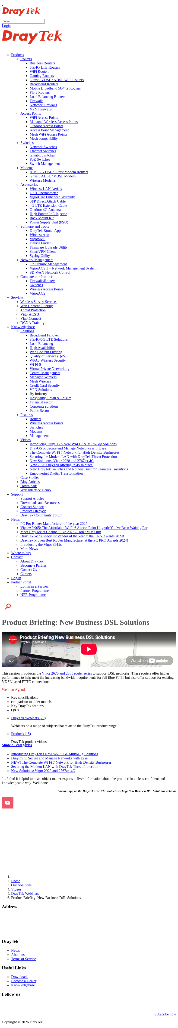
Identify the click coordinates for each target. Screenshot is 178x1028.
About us (18, 955)
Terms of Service (23, 959)
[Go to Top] (2, 4)
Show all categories (17, 745)
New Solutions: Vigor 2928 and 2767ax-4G (43, 771)
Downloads (19, 977)
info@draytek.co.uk (16, 928)
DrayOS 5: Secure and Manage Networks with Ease (49, 758)
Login (6, 26)
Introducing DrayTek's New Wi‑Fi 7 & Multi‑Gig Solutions (54, 754)
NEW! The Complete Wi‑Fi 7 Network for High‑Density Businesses (61, 762)
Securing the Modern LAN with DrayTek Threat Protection (54, 767)
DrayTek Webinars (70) (28, 718)
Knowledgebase (23, 985)
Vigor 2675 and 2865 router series (67, 673)
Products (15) (21, 734)
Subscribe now (165, 1014)
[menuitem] (17, 55)
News (15, 950)
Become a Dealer (23, 981)
